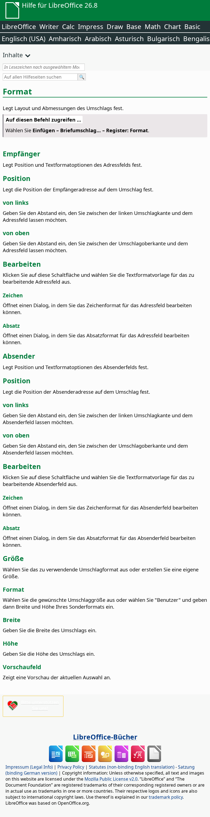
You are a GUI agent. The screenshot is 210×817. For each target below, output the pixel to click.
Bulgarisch (163, 38)
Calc (68, 26)
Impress (90, 26)
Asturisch (129, 38)
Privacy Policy (70, 767)
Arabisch (98, 38)
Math (153, 26)
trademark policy (166, 797)
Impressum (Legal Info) (29, 767)
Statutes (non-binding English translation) (131, 767)
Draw (115, 26)
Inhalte (13, 55)
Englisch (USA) (23, 38)
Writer (49, 26)
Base (133, 26)
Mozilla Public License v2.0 (111, 779)
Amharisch (65, 38)
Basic (192, 26)
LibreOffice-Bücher (105, 736)
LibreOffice (19, 26)
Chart (172, 26)
